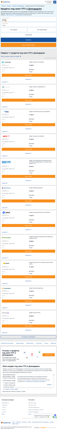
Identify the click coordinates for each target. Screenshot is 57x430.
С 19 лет (4, 409)
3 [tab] (25, 418)
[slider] (5, 21)
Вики (29, 422)
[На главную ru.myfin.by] (5, 423)
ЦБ (45, 1)
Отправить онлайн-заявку (11, 389)
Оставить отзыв (49, 354)
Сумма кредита (5, 18)
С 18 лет (4, 407)
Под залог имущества (33, 407)
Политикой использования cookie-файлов (35, 381)
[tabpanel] (14, 407)
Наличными (28, 35)
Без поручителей (42, 30)
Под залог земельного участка (35, 409)
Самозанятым (5, 403)
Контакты (24, 422)
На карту (46, 343)
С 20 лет (4, 412)
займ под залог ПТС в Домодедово (14, 14)
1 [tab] (22, 418)
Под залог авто (32, 405)
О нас (13, 422)
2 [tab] (24, 418)
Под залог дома (32, 403)
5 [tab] (28, 418)
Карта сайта (15, 423)
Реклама (18, 422)
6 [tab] (30, 418)
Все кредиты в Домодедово (28, 337)
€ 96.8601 (49, 3)
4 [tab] (27, 418)
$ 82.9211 (49, 1)
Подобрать (28, 40)
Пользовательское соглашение (40, 422)
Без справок (13, 30)
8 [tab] (33, 418)
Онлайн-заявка (30, 343)
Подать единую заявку (28, 45)
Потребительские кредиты (7, 343)
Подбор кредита (20, 343)
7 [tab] (31, 418)
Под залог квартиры (33, 412)
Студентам (4, 405)
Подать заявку (28, 75)
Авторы (52, 422)
